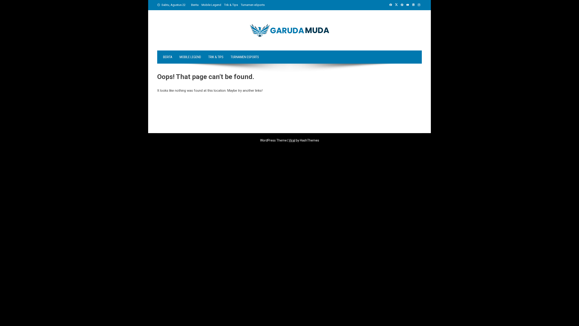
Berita (195, 5)
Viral (292, 140)
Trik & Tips (231, 5)
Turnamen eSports (253, 5)
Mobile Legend (211, 5)
